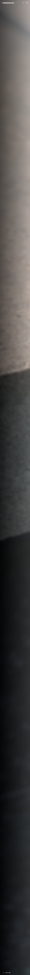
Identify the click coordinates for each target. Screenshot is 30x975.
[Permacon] (8, 3)
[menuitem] (23, 2)
